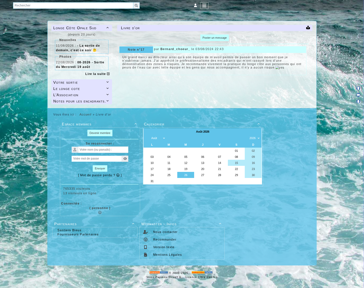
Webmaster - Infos (181, 224)
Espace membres (99, 124)
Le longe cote (81, 89)
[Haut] (358, 88)
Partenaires (94, 224)
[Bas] (358, 101)
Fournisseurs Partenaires (78, 234)
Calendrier (202, 124)
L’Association (81, 95)
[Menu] (204, 5)
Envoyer (100, 168)
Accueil (85, 114)
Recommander (164, 239)
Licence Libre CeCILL (201, 277)
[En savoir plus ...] (202, 272)
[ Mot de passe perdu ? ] (100, 175)
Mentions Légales (167, 254)
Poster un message (214, 37)
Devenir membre (99, 133)
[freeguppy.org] (159, 272)
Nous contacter (165, 232)
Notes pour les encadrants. (81, 101)
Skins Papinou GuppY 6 (164, 277)
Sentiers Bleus (69, 230)
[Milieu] (358, 95)
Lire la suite (96, 74)
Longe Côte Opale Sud (81, 28)
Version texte (163, 247)
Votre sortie (81, 82)
